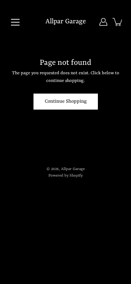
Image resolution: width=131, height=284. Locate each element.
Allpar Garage (65, 21)
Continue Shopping (66, 101)
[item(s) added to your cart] (118, 22)
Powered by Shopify (65, 175)
